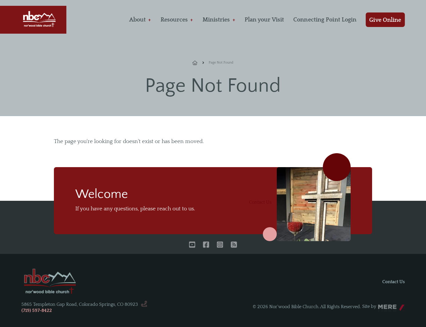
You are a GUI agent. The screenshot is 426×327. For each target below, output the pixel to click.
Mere (383, 305)
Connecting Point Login (324, 20)
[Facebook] (206, 245)
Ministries (216, 20)
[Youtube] (192, 245)
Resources (174, 20)
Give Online (385, 20)
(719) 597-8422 (36, 310)
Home (198, 62)
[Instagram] (219, 245)
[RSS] (233, 245)
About (137, 20)
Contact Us (260, 202)
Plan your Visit (264, 20)
